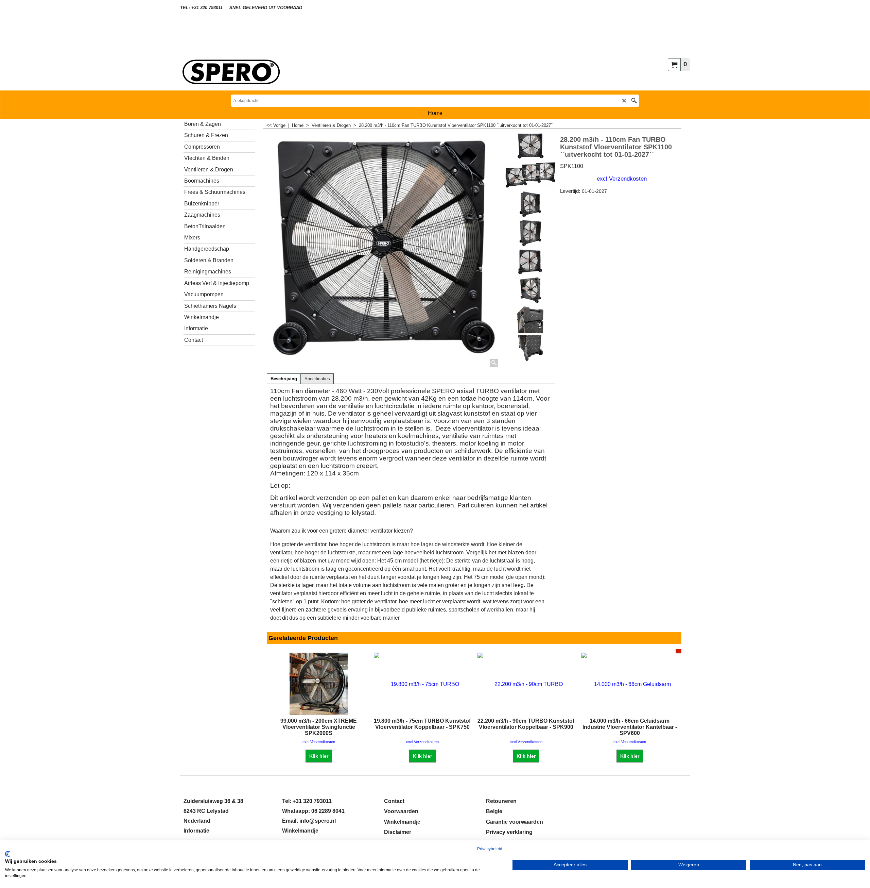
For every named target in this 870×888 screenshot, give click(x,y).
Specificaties (317, 378)
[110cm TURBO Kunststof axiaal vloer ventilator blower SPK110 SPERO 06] (530, 319)
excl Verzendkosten (622, 178)
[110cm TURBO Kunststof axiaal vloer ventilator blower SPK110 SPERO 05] (530, 290)
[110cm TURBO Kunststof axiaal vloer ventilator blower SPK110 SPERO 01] (530, 204)
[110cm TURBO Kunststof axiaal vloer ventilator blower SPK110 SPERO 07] (530, 348)
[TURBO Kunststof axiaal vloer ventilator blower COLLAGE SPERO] (530, 175)
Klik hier (318, 756)
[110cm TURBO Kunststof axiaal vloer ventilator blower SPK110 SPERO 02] (530, 233)
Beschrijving (284, 378)
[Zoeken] (634, 101)
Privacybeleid (489, 849)
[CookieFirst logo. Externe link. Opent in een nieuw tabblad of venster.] (7, 854)
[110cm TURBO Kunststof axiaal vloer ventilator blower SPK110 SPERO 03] (530, 261)
